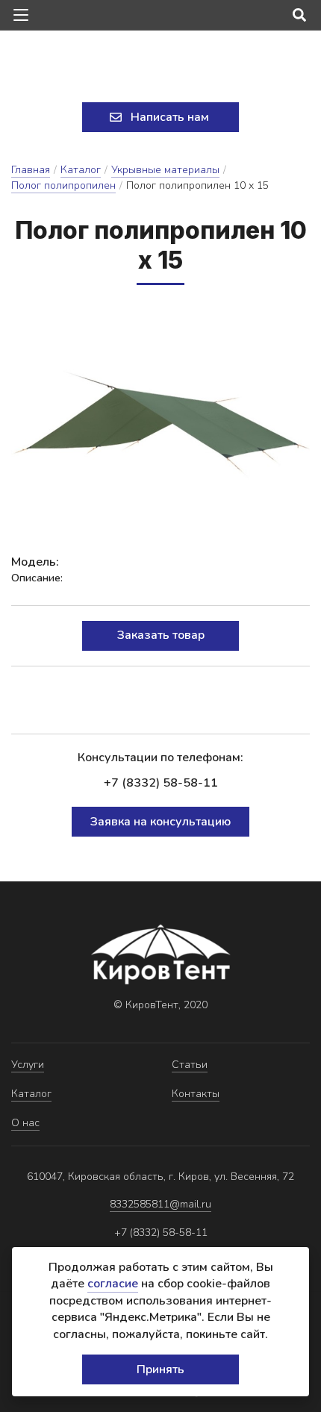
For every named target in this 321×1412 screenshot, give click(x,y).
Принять (160, 1369)
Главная (30, 170)
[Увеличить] (160, 419)
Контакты (195, 1094)
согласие (112, 1283)
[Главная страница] (160, 68)
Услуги (27, 1065)
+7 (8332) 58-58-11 (161, 783)
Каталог (80, 170)
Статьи (190, 1065)
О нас (25, 1123)
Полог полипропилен (63, 185)
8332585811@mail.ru (160, 1204)
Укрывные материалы (165, 170)
